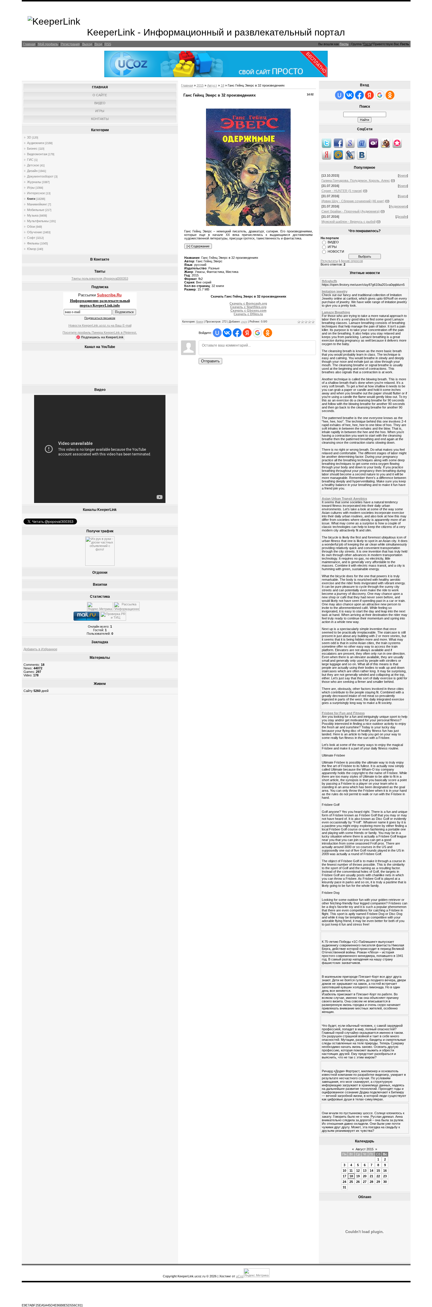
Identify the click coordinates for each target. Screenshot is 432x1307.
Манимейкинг (37, 204)
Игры (31, 187)
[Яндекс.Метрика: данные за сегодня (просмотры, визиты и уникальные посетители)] (100, 606)
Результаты (329, 261)
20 (364, 1176)
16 (385, 1170)
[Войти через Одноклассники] (267, 332)
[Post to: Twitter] (326, 143)
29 (378, 1181)
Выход (87, 44)
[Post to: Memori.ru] (397, 143)
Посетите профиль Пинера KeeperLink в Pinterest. (100, 332)
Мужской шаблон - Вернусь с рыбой (349, 221)
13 (364, 1170)
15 (378, 1170)
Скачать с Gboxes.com (248, 310)
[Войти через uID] (217, 332)
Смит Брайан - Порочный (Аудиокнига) (351, 211)
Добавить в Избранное (40, 649)
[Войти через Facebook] (237, 332)
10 (344, 1170)
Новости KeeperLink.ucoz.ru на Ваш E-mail (99, 325)
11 (351, 1170)
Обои (31, 226)
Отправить (210, 361)
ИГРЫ (332, 247)
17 (344, 1176)
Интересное (36, 193)
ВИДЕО (333, 242)
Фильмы (33, 243)
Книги (31, 198)
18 (222, 85)
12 (358, 1170)
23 (385, 1176)
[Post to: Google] (350, 143)
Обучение (34, 232)
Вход (98, 44)
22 (378, 1176)
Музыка (32, 215)
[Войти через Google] (257, 332)
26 (358, 1181)
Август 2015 (365, 1149)
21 (371, 1176)
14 (371, 1170)
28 (371, 1181)
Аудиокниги (35, 143)
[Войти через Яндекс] (247, 332)
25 (351, 1181)
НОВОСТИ (336, 251)
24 (344, 1181)
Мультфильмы (38, 221)
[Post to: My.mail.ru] (338, 154)
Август (212, 85)
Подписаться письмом (99, 318)
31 (344, 1187)
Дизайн (32, 171)
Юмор (31, 249)
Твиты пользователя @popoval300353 (99, 278)
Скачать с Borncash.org (248, 303)
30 (385, 1181)
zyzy (244, 321)
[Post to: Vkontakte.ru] (362, 154)
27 (364, 1181)
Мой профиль (48, 44)
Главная (29, 44)
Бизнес (32, 148)
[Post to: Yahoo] (373, 143)
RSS (108, 44)
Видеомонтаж (37, 154)
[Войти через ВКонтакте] (227, 332)
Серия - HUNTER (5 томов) (342, 190)
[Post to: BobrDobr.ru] (385, 143)
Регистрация (70, 44)
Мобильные (35, 210)
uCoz (240, 1276)
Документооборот (40, 176)
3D (29, 137)
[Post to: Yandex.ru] (326, 154)
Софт (31, 237)
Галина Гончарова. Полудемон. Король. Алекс (356, 180)
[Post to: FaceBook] (338, 143)
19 (358, 1176)
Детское (33, 165)
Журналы (34, 182)
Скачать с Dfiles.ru (248, 314)
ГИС (30, 159)
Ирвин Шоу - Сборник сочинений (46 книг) (353, 201)
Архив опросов (352, 261)
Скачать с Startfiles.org (248, 307)
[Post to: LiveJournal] (350, 154)
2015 (200, 85)
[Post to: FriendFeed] (362, 143)
